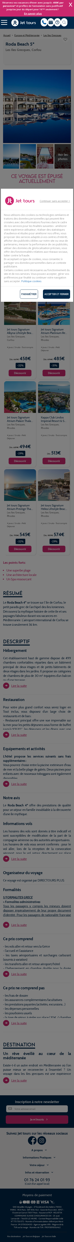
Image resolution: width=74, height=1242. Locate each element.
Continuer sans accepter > (55, 201)
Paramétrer (29, 294)
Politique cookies (31, 281)
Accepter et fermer (56, 294)
